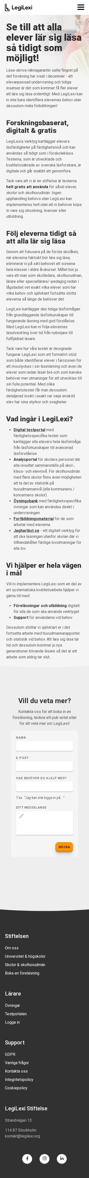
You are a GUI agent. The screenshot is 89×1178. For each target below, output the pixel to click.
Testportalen (16, 1014)
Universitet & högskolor (25, 956)
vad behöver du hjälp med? (41, 778)
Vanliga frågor (17, 1062)
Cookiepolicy (16, 1088)
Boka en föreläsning (22, 973)
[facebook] (27, 1160)
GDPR (10, 1054)
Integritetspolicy (19, 1079)
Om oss (12, 948)
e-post (22, 758)
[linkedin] (62, 1160)
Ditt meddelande (31, 807)
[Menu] (80, 7)
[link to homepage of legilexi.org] (18, 7)
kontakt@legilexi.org (22, 1136)
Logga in (12, 1022)
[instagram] (44, 1160)
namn (21, 737)
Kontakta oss (16, 1071)
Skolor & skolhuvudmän (25, 964)
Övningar (12, 1005)
